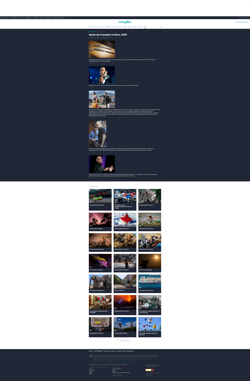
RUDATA (114, 371)
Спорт (113, 26)
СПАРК (90, 368)
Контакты (91, 351)
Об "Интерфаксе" (14, 17)
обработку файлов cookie (144, 359)
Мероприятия (62, 17)
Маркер (90, 372)
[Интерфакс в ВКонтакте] (117, 375)
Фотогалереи (92, 31)
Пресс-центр (107, 351)
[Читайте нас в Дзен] (113, 375)
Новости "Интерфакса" (117, 368)
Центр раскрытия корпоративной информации (121, 372)
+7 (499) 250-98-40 (124, 361)
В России (96, 26)
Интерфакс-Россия (29, 17)
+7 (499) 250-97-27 (133, 361)
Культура (119, 26)
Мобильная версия (5, 17)
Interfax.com (21, 17)
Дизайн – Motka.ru (149, 375)
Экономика (108, 26)
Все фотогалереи (125, 340)
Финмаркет (36, 17)
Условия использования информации (153, 373)
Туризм (41, 17)
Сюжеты (140, 26)
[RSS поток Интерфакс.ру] (119, 375)
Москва (125, 26)
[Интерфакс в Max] (121, 375)
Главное (91, 26)
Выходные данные (149, 374)
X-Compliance (91, 370)
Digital (129, 26)
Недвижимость (47, 17)
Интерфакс (125, 22)
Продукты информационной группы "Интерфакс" (108, 364)
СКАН (114, 370)
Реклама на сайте (121, 351)
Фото (145, 26)
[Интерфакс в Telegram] (115, 375)
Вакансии (113, 351)
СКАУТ (90, 371)
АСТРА (90, 373)
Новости (135, 26)
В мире (102, 26)
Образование (55, 17)
